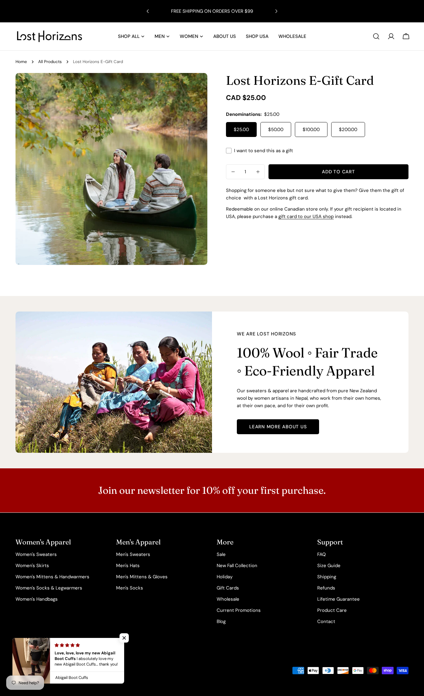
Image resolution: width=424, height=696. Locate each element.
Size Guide (329, 565)
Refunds (326, 588)
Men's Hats (128, 565)
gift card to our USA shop (306, 216)
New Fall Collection (237, 565)
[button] (124, 638)
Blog (221, 621)
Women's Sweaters (36, 554)
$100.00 (311, 129)
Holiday (224, 577)
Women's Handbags (37, 599)
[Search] (376, 36)
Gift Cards (228, 588)
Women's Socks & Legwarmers (49, 588)
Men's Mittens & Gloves (142, 577)
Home (21, 61)
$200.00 (348, 129)
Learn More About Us (278, 427)
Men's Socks (129, 588)
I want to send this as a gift (263, 151)
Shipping (326, 577)
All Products (50, 61)
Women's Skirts (32, 565)
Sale (221, 554)
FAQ (321, 554)
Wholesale (228, 599)
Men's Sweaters (133, 554)
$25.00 (241, 129)
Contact (326, 621)
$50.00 (275, 129)
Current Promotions (239, 610)
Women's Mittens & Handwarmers (52, 577)
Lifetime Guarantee (338, 599)
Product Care (332, 610)
